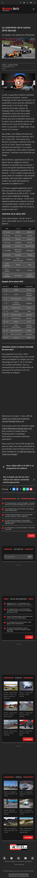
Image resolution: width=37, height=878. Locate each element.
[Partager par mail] (30, 489)
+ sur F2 (31, 536)
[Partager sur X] (10, 489)
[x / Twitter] (27, 3)
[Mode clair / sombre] (3, 3)
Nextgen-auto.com (14, 871)
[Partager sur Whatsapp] (24, 489)
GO (30, 557)
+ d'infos (29, 637)
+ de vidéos (28, 837)
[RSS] (34, 3)
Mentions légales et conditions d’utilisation (18, 861)
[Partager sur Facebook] (17, 489)
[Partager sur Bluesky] (13, 489)
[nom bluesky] (24, 3)
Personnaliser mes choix (18, 875)
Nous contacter (19, 864)
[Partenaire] (18, 847)
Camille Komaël (13, 65)
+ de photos (28, 739)
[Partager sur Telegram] (27, 489)
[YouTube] (31, 3)
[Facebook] (21, 3)
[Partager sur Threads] (20, 489)
